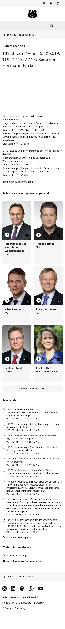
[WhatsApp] (31, 588)
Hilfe (5, 597)
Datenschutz (25, 602)
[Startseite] (32, 14)
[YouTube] (41, 588)
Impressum (39, 602)
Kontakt (14, 597)
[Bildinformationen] (27, 235)
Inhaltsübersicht (30, 597)
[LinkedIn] (13, 588)
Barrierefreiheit (9, 602)
